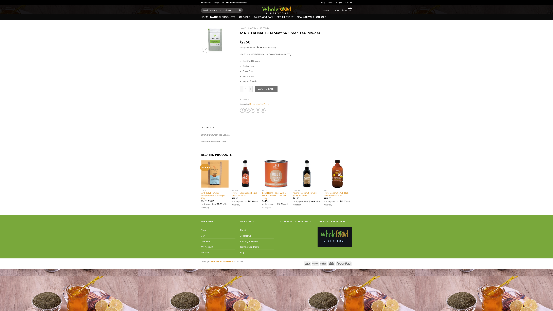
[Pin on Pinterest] (258, 110)
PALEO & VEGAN (263, 17)
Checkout (206, 241)
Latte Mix (264, 28)
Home (204, 17)
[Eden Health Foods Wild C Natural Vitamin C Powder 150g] (276, 174)
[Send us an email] (351, 3)
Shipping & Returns (249, 241)
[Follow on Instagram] (348, 3)
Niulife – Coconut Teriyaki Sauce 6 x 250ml (305, 194)
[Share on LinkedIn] (263, 110)
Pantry (252, 28)
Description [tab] (207, 127)
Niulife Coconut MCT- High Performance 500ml (336, 194)
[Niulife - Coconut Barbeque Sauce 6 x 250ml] (245, 174)
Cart (203, 235)
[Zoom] (205, 50)
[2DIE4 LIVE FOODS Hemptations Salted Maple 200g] (215, 174)
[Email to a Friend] (252, 110)
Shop (203, 230)
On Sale (321, 17)
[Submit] (240, 10)
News (330, 2)
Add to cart (266, 88)
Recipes (339, 2)
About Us (244, 230)
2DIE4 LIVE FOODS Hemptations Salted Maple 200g (213, 195)
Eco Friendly (284, 17)
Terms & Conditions (249, 246)
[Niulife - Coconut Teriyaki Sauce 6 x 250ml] (307, 174)
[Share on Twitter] (247, 110)
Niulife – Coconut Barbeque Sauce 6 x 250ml (244, 194)
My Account (207, 246)
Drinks (252, 104)
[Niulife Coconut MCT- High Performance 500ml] (337, 174)
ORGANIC (244, 17)
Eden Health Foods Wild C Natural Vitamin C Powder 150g (274, 195)
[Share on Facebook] (242, 110)
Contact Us (245, 235)
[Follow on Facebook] (345, 3)
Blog (323, 2)
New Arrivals (305, 17)
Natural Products (222, 17)
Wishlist (205, 252)
